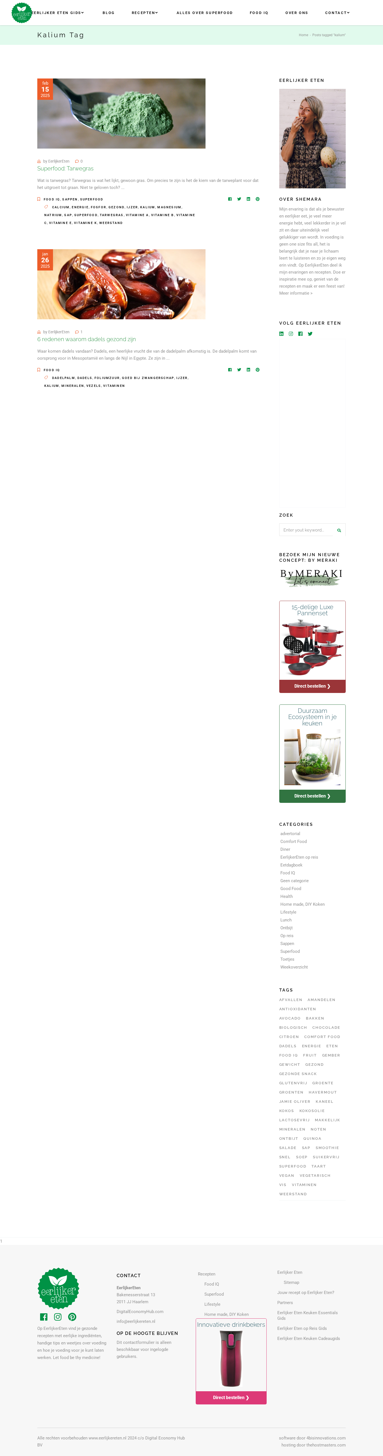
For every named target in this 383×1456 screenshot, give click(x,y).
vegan (287, 1175)
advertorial (290, 833)
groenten (291, 1092)
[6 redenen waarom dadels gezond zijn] (121, 284)
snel (285, 1157)
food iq (288, 1055)
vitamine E (60, 223)
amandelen (322, 1000)
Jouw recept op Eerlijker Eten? (305, 1292)
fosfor (98, 207)
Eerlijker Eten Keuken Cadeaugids (308, 1338)
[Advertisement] (313, 423)
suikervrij (326, 1157)
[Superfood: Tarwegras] (121, 113)
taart (319, 1166)
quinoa (312, 1138)
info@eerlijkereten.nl (136, 1321)
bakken (315, 1018)
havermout (323, 1092)
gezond (116, 207)
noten (318, 1129)
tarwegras (112, 215)
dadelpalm (63, 378)
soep (302, 1157)
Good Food (290, 888)
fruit (310, 1055)
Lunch (286, 920)
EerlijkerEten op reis (299, 857)
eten (332, 1046)
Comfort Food (293, 841)
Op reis (287, 935)
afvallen (291, 1000)
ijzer (132, 207)
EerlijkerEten (59, 161)
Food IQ (52, 199)
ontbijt (289, 1138)
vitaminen (114, 386)
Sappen (70, 199)
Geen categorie (294, 880)
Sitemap (291, 1282)
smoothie (328, 1148)
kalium (147, 207)
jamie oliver (295, 1101)
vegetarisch (315, 1175)
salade (288, 1148)
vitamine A (137, 215)
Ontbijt (286, 927)
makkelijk (327, 1120)
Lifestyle (288, 912)
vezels (93, 386)
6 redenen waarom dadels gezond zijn (86, 339)
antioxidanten (297, 1009)
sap (68, 215)
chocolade (326, 1027)
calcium (61, 207)
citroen (289, 1037)
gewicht (290, 1064)
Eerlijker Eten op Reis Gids (302, 1328)
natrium (53, 215)
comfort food (322, 1037)
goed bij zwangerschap (148, 378)
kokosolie (312, 1111)
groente (323, 1083)
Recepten (206, 1274)
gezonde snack (298, 1074)
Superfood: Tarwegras (65, 168)
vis (283, 1185)
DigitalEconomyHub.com (140, 1311)
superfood (86, 215)
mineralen (72, 386)
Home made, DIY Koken (302, 904)
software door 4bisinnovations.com (312, 1438)
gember (331, 1055)
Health (286, 896)
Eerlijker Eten (289, 1272)
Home (303, 35)
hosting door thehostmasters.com (314, 1445)
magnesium (169, 207)
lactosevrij (294, 1120)
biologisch (293, 1027)
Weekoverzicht (294, 967)
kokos (286, 1111)
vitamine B (162, 215)
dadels (84, 378)
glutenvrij (293, 1083)
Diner (285, 849)
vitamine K (85, 223)
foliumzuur (107, 378)
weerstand (111, 223)
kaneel (325, 1101)
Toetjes (287, 959)
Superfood (91, 199)
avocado (290, 1018)
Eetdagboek (291, 865)
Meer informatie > (296, 293)
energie (80, 207)
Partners (285, 1302)
